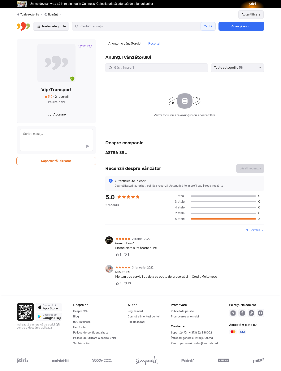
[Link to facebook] (242, 313)
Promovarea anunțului (185, 316)
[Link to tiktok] (251, 313)
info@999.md (204, 337)
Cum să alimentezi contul (144, 316)
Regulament (135, 311)
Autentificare (251, 14)
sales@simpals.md (206, 343)
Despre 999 (81, 311)
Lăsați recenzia (250, 168)
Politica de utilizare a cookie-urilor (94, 337)
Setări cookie (81, 343)
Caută (208, 26)
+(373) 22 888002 (200, 332)
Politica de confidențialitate (90, 332)
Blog (76, 316)
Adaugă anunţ (241, 26)
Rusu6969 (122, 272)
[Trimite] (87, 146)
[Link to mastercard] (233, 331)
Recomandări (136, 321)
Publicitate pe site (182, 311)
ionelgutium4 (124, 243)
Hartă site (79, 327)
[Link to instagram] (260, 313)
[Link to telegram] (233, 313)
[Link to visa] (242, 331)
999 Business (81, 321)
